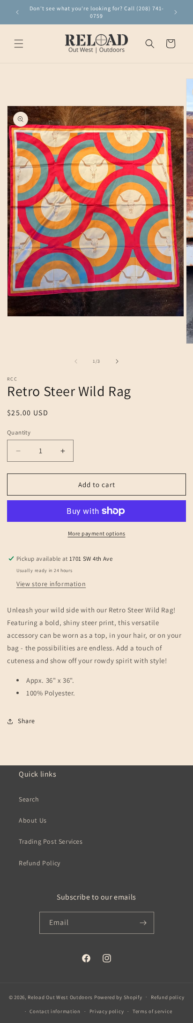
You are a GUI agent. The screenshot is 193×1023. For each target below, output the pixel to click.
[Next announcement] (175, 12)
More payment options (97, 533)
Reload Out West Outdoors (60, 996)
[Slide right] (117, 361)
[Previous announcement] (17, 12)
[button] (18, 43)
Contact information (55, 1011)
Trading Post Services (51, 841)
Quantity (18, 432)
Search (29, 799)
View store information (51, 584)
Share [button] (26, 721)
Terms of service (152, 1011)
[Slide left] (76, 361)
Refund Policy (39, 863)
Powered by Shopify (118, 996)
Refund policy (167, 997)
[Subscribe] (143, 923)
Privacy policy (106, 1011)
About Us (33, 820)
